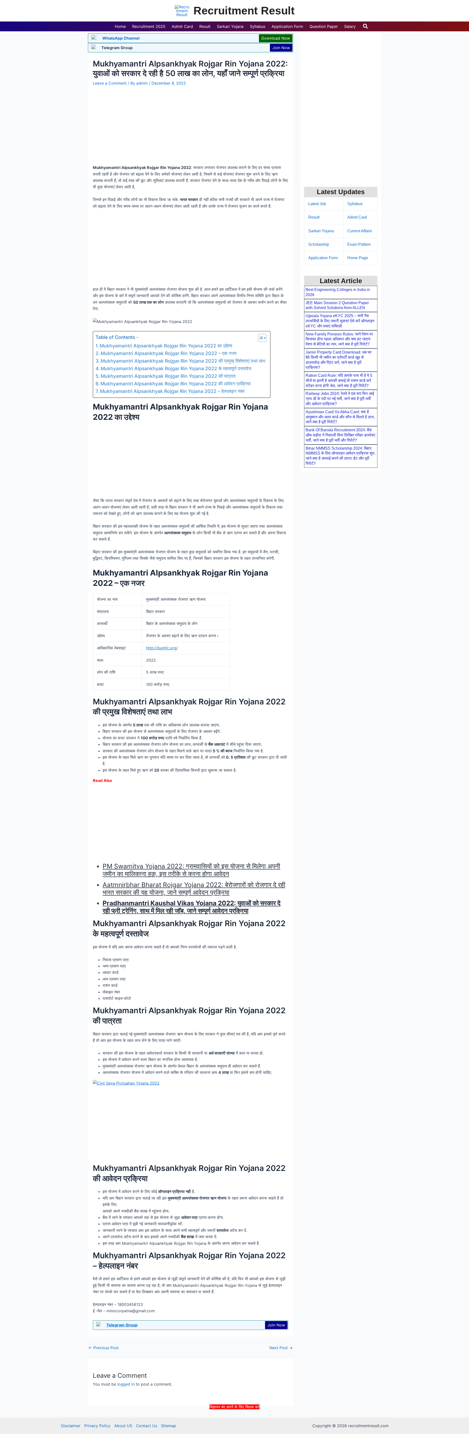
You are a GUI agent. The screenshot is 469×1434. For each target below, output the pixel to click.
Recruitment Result (244, 10)
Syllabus (354, 204)
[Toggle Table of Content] (259, 338)
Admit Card (357, 217)
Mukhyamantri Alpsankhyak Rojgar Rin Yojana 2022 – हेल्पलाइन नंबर (172, 391)
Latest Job (317, 204)
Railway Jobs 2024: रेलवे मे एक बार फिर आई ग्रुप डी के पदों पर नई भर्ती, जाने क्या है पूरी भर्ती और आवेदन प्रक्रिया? (340, 398)
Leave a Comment (110, 83)
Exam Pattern (359, 244)
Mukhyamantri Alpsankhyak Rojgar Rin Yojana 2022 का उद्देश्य (166, 346)
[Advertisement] (234, 1421)
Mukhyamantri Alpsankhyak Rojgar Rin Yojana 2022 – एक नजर (168, 353)
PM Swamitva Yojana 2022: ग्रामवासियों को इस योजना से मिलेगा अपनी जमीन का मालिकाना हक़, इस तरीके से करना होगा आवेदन (191, 870)
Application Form (323, 258)
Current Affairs (359, 231)
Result (314, 217)
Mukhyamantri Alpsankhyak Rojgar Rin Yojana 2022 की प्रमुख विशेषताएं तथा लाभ (183, 361)
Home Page (357, 258)
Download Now (275, 38)
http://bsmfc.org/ (162, 647)
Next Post (281, 1348)
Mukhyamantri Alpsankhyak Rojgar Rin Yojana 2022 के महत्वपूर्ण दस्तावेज (176, 368)
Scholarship (318, 244)
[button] (365, 26)
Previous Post (103, 1348)
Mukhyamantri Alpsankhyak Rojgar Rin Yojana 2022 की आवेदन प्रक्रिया (175, 384)
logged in (126, 1384)
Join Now (281, 47)
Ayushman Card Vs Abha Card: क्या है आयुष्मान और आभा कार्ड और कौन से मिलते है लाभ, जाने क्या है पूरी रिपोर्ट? (340, 417)
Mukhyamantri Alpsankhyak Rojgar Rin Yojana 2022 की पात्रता (168, 376)
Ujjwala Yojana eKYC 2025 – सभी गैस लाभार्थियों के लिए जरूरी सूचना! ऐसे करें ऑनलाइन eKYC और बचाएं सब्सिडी (340, 321)
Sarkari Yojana (321, 231)
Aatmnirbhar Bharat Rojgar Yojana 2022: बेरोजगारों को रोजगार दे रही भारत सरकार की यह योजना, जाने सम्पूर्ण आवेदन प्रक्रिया (194, 888)
